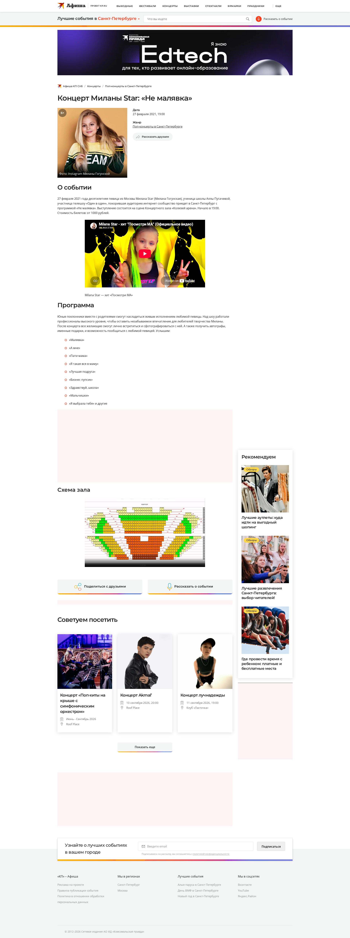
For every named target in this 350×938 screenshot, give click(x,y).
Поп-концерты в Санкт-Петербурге (128, 86)
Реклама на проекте (70, 884)
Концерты (170, 6)
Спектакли (213, 6)
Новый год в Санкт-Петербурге (198, 896)
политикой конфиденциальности (211, 853)
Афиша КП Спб (73, 86)
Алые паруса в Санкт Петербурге (199, 884)
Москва (122, 890)
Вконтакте (245, 884)
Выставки (191, 6)
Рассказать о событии (278, 19)
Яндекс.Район (247, 896)
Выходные (124, 6)
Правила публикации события (77, 890)
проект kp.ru (98, 6)
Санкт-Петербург (129, 884)
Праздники (256, 6)
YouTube (243, 890)
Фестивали (147, 6)
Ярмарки (234, 6)
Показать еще (145, 747)
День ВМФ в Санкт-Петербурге (198, 890)
